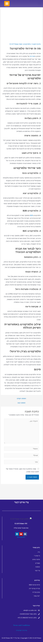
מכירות (32, 56)
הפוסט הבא (21, 403)
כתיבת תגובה (36, 44)
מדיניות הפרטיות (21, 630)
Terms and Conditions (21, 625)
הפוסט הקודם (21, 398)
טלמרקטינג (27, 44)
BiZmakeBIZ (21, 537)
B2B (31, 215)
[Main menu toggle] (7, 3)
